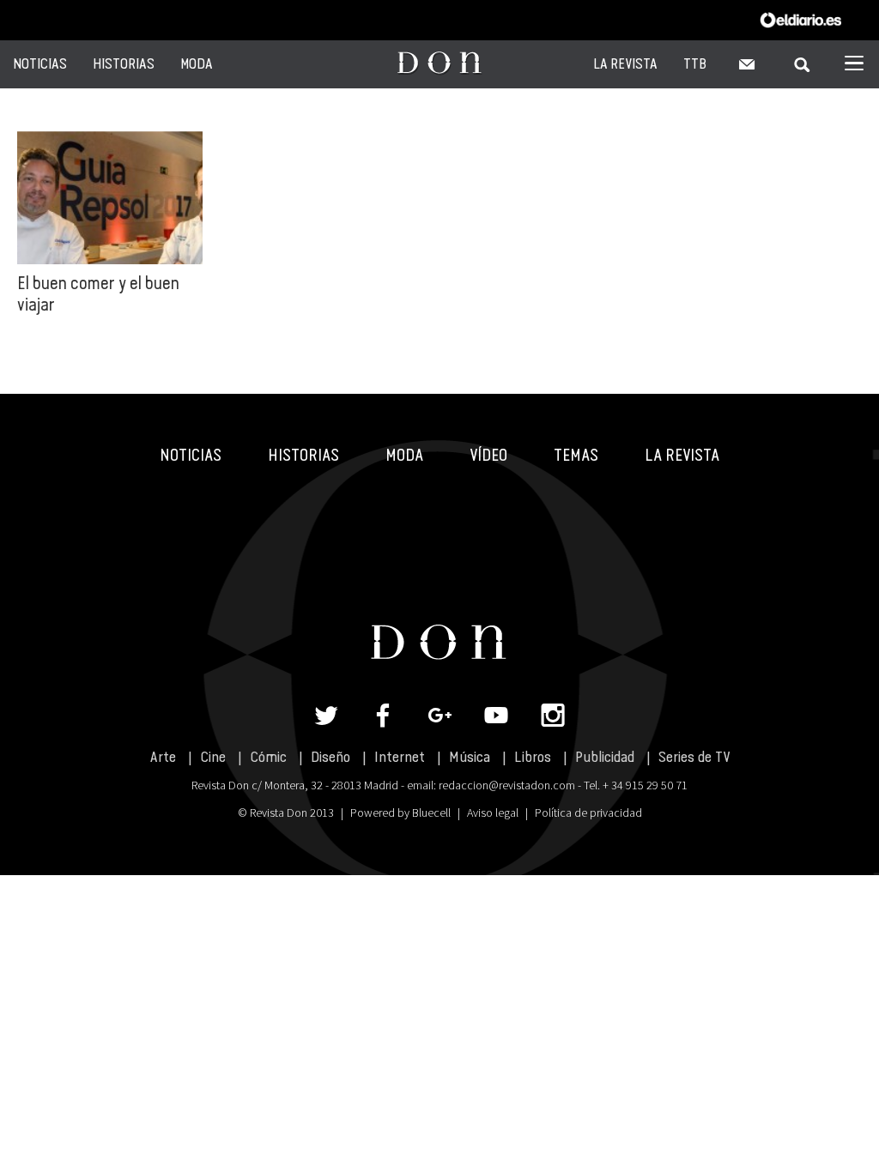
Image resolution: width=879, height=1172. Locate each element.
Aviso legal (492, 812)
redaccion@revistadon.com (507, 785)
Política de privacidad (588, 812)
